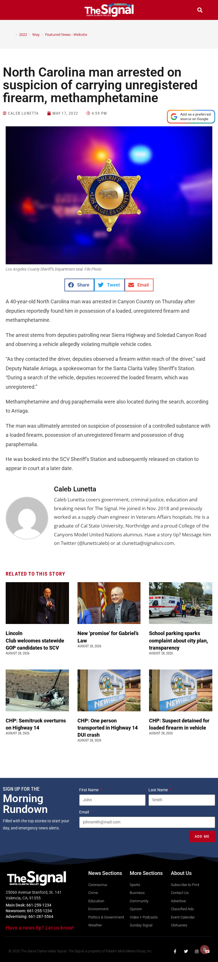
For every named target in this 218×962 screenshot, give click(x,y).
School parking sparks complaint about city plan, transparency (178, 640)
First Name (89, 790)
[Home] (12, 34)
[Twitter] (186, 951)
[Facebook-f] (175, 951)
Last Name (158, 790)
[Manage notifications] (204, 949)
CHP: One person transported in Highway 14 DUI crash (107, 728)
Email (84, 812)
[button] (18, 10)
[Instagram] (197, 951)
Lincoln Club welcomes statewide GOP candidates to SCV (35, 640)
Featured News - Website (66, 34)
